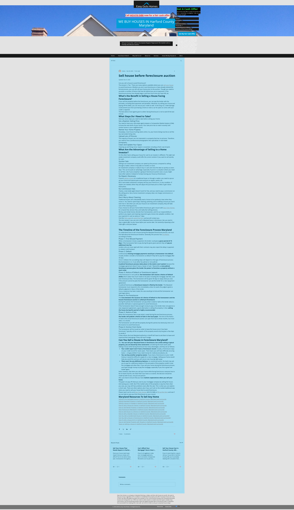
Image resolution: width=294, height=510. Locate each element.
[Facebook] (176, 506)
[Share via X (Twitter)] (123, 429)
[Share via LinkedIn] (127, 429)
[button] (181, 60)
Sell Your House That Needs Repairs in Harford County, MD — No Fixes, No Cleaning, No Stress (121, 449)
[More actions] (174, 71)
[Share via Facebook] (119, 429)
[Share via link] (130, 429)
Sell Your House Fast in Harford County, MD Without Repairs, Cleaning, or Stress (170, 449)
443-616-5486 (137, 15)
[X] (179, 506)
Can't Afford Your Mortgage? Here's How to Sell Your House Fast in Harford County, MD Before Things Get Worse (146, 449)
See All (181, 442)
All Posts (113, 60)
